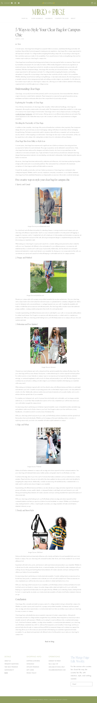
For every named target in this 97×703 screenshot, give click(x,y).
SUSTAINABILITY (9, 670)
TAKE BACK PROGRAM (11, 667)
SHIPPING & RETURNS (33, 661)
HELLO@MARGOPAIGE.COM (57, 670)
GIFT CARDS (30, 670)
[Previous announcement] (29, 3)
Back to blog (49, 641)
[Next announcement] (67, 3)
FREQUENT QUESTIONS (12, 664)
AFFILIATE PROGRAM (33, 667)
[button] (2, 3)
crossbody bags (20, 114)
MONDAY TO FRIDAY (55, 661)
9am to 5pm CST (53, 664)
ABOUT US (8, 661)
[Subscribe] (90, 684)
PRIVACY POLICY (31, 673)
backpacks (29, 114)
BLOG (6, 673)
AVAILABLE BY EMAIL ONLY (57, 667)
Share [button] (19, 44)
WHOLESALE (30, 664)
